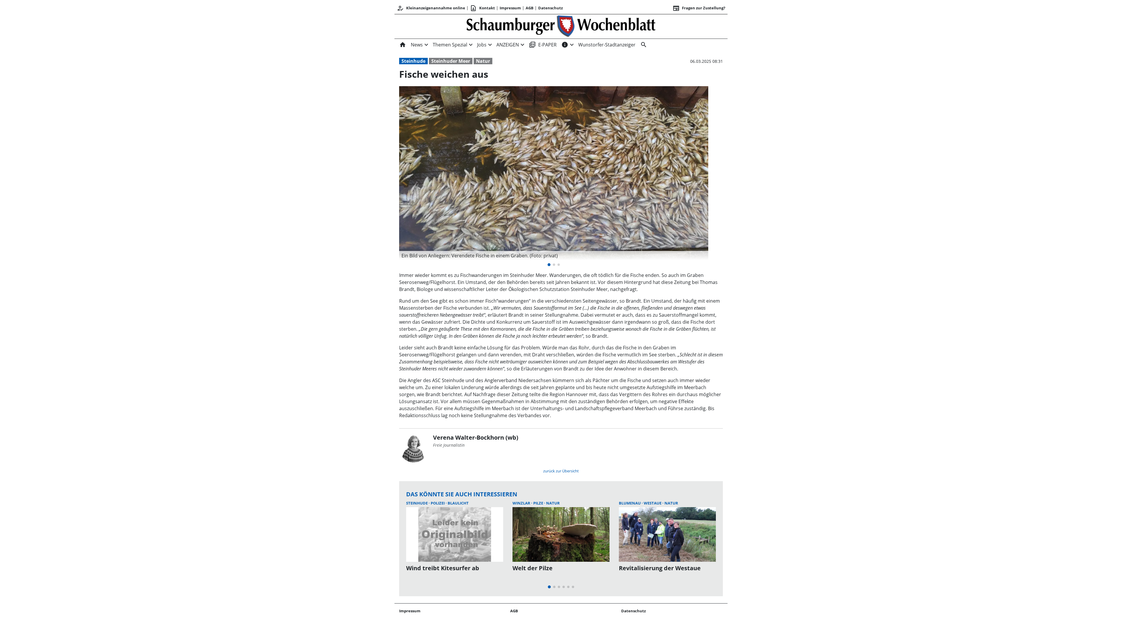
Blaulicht (458, 503)
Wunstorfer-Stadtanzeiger (607, 44)
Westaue (653, 503)
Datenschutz (550, 8)
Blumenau (630, 503)
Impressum (510, 8)
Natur (483, 61)
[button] (553, 255)
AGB (530, 8)
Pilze (538, 503)
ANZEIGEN (507, 44)
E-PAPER (543, 44)
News (417, 44)
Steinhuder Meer (450, 61)
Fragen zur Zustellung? (699, 8)
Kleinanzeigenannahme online (431, 8)
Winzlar (521, 503)
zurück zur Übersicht (561, 471)
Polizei (438, 503)
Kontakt (482, 8)
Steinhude (413, 61)
